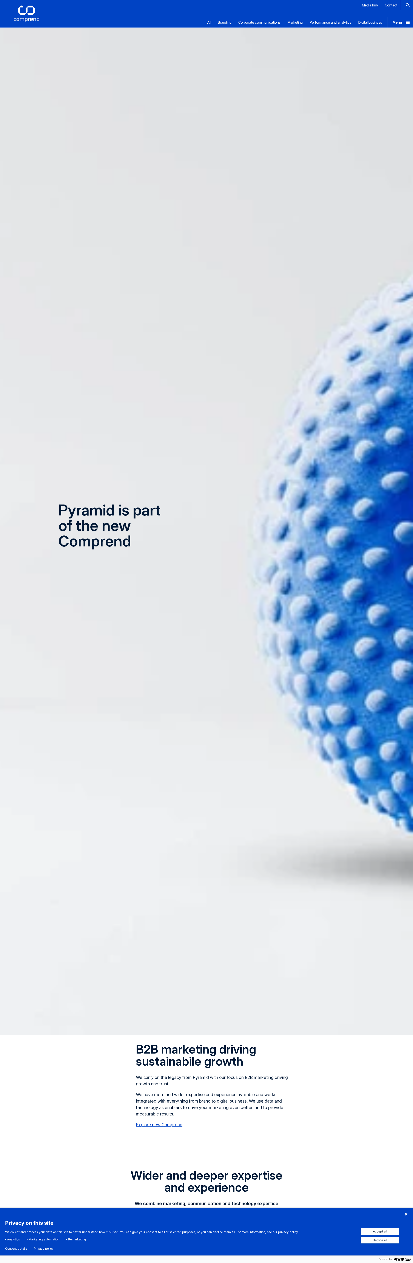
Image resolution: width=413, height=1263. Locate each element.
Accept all (380, 1231)
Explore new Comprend (159, 1124)
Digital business (370, 22)
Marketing (295, 22)
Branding (224, 22)
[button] (400, 22)
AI (209, 22)
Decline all (380, 1240)
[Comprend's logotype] (26, 14)
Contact (391, 5)
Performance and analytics (330, 22)
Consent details (16, 1248)
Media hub (370, 5)
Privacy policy (44, 1248)
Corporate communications (259, 22)
